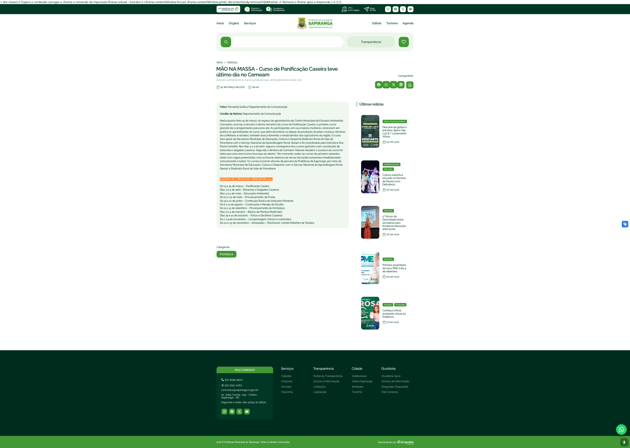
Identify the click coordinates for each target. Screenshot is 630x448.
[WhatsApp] (621, 429)
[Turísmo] (362, 393)
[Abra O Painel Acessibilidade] (624, 442)
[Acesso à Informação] (328, 382)
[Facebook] (396, 9)
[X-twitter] (403, 9)
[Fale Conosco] (395, 393)
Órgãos (234, 23)
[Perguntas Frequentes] (395, 388)
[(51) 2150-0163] (232, 385)
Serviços (250, 23)
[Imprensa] (287, 393)
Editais (376, 23)
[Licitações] (328, 388)
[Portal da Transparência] (328, 377)
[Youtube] (410, 9)
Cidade (357, 369)
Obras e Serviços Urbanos (394, 121)
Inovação (388, 305)
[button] (378, 84)
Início (220, 23)
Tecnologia (400, 305)
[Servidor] (287, 388)
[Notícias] (232, 62)
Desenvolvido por (387, 442)
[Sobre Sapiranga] (362, 382)
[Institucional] (362, 377)
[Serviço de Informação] (395, 382)
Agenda (408, 23)
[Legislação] (328, 393)
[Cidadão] (287, 377)
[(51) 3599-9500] (232, 379)
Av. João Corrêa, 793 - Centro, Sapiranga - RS (239, 396)
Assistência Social (391, 164)
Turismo (392, 23)
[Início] (220, 62)
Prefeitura (226, 254)
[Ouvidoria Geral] (395, 377)
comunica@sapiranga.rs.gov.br (239, 390)
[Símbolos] (362, 388)
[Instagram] (388, 9)
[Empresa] (287, 382)
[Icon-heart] (404, 42)
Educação (388, 169)
